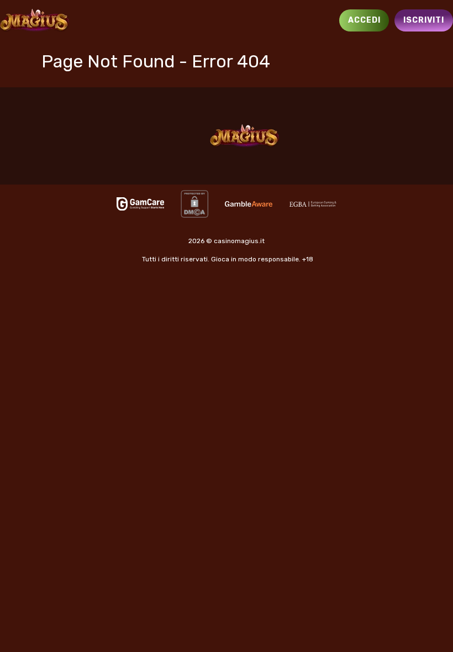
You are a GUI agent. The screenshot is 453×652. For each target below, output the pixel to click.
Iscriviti (423, 20)
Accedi (364, 20)
